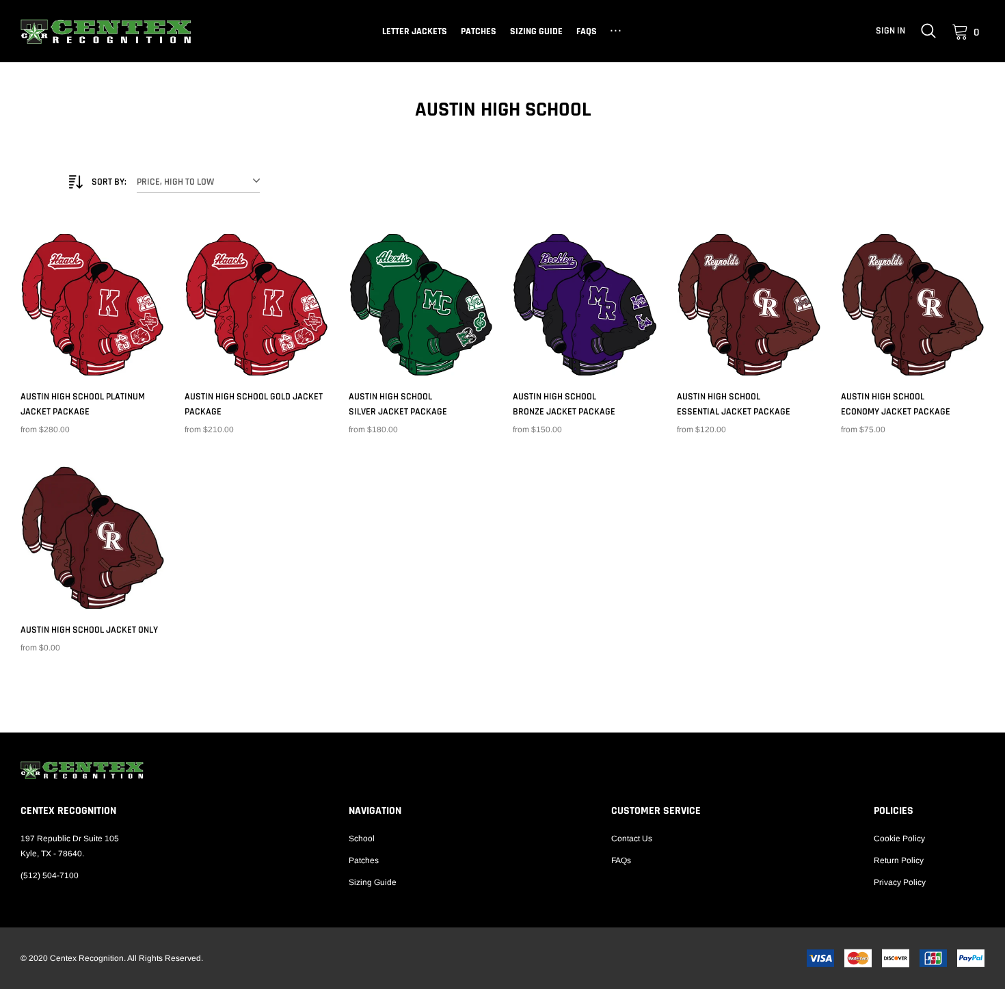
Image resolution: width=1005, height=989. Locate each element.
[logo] (106, 31)
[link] (928, 31)
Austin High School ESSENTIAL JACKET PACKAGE (733, 404)
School (362, 838)
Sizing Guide (536, 31)
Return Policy (899, 860)
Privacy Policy (900, 882)
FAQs (586, 31)
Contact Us (631, 838)
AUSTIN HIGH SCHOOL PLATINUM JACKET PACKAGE (83, 404)
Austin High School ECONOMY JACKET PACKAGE (895, 404)
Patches (478, 31)
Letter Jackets (414, 31)
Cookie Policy (899, 838)
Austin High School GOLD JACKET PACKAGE (254, 404)
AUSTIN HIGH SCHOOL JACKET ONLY (89, 630)
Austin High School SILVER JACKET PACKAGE (398, 404)
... (617, 29)
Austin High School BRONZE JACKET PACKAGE (564, 404)
